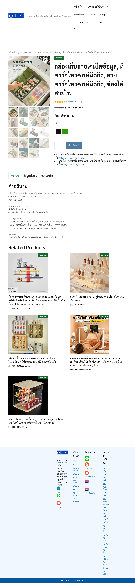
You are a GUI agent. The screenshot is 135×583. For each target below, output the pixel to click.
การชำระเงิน (105, 528)
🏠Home (21, 52)
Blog (102, 14)
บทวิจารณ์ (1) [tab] (47, 175)
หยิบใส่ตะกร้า (73, 145)
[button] (45, 60)
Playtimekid (79, 157)
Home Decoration (33, 52)
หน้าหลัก (78, 6)
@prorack (60, 499)
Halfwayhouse (66, 157)
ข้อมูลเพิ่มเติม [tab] (30, 175)
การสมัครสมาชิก (105, 471)
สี (56, 123)
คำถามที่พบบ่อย (105, 571)
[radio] (58, 131)
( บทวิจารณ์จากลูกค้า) (74, 102)
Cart (100, 22)
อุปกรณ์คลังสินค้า (96, 6)
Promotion (79, 14)
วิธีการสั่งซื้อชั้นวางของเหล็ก (105, 489)
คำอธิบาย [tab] (15, 175)
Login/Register (81, 22)
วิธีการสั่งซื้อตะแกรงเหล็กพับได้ (106, 504)
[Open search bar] (75, 27)
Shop (92, 14)
